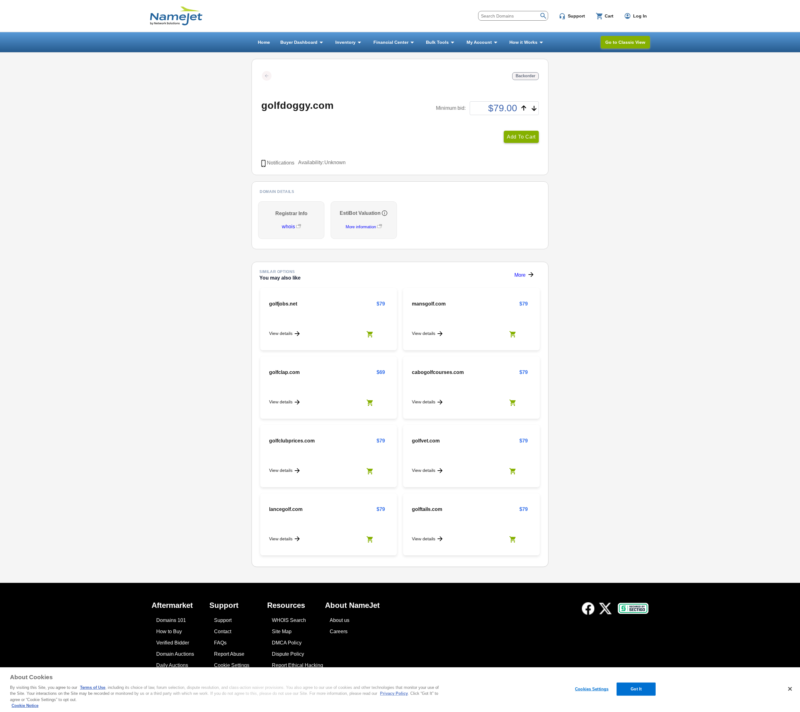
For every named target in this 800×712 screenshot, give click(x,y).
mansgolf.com (429, 303)
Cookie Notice (25, 705)
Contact (222, 631)
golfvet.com (426, 440)
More (520, 275)
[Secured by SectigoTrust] (633, 608)
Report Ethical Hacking (297, 665)
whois (289, 226)
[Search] (543, 15)
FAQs (220, 642)
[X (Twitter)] (605, 608)
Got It (636, 689)
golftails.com (427, 509)
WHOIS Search (289, 620)
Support (223, 620)
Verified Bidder (172, 642)
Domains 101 (171, 620)
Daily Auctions (172, 665)
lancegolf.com (285, 509)
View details (280, 333)
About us (339, 620)
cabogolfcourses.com (438, 372)
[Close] (790, 689)
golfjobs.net (283, 303)
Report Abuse (229, 654)
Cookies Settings (591, 689)
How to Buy (169, 631)
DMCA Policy (287, 642)
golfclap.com (284, 372)
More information (361, 227)
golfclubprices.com (292, 440)
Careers (339, 631)
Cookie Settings (231, 665)
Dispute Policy (288, 654)
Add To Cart (521, 136)
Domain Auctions (175, 654)
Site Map (282, 631)
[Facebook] (588, 608)
